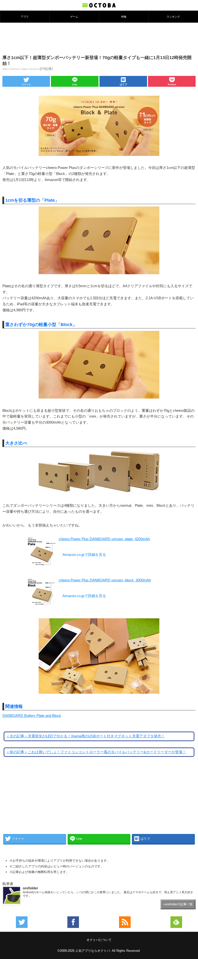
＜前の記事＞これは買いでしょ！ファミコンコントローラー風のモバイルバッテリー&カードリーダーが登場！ (96, 752)
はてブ (123, 84)
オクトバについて (99, 940)
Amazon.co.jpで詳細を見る (84, 555)
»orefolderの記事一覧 (178, 904)
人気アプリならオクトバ (92, 950)
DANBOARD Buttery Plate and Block (31, 716)
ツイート (26, 84)
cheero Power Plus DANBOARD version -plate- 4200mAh (104, 539)
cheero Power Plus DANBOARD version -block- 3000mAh (105, 580)
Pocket (172, 84)
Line (74, 84)
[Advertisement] (99, 38)
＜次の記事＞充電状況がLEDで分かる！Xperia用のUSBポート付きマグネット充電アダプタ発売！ (85, 736)
